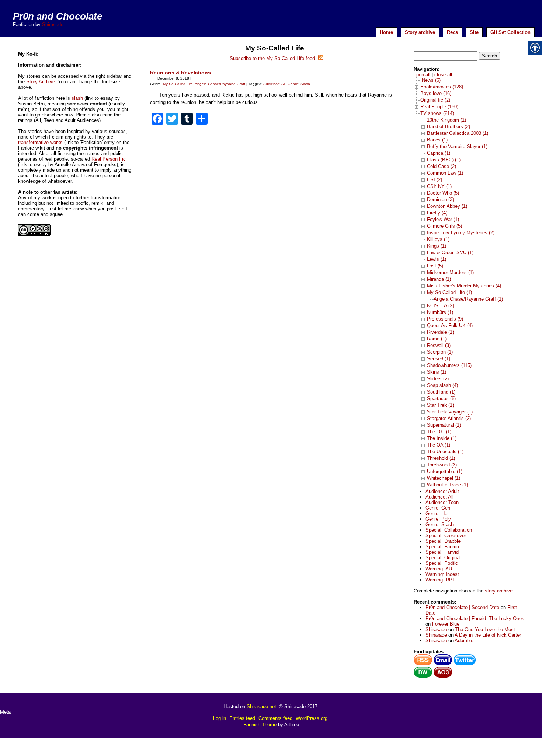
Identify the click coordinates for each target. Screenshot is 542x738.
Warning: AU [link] (438, 568)
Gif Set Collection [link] (510, 32)
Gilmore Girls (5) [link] (444, 226)
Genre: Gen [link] (437, 508)
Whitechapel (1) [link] (443, 478)
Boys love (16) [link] (435, 93)
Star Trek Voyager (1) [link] (450, 412)
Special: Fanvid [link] (442, 552)
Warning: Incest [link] (442, 574)
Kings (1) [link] (436, 246)
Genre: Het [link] (437, 513)
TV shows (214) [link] (437, 113)
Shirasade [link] (52, 24)
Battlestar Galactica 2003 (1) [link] (457, 133)
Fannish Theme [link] (260, 724)
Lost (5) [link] (435, 266)
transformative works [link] (40, 142)
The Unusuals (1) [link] (445, 451)
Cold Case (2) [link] (441, 166)
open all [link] (422, 74)
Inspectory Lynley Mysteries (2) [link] (460, 232)
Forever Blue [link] (445, 624)
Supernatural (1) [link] (444, 425)
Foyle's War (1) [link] (443, 219)
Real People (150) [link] (439, 106)
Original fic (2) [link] (435, 100)
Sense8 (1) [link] (438, 358)
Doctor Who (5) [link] (443, 193)
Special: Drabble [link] (443, 541)
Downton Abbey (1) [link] (447, 206)
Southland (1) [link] (441, 392)
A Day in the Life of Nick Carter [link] (488, 635)
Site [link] (474, 32)
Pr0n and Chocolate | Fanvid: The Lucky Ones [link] (474, 618)
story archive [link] (499, 591)
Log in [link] (219, 718)
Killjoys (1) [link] (438, 239)
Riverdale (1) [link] (440, 332)
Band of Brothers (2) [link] (448, 126)
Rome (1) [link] (437, 339)
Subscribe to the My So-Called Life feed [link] (273, 58)
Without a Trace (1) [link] (447, 484)
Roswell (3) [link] (439, 345)
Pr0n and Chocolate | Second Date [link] (462, 607)
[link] (157, 119)
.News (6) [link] (430, 80)
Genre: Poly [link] (438, 519)
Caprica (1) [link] (438, 153)
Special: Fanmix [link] (442, 546)
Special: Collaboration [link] (448, 530)
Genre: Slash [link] (299, 84)
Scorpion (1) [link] (440, 352)
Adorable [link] (464, 640)
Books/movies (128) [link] (441, 87)
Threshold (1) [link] (441, 458)
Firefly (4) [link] (437, 213)
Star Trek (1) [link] (440, 405)
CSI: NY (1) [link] (439, 186)
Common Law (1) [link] (445, 173)
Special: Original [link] (443, 557)
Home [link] (386, 32)
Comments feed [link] (275, 718)
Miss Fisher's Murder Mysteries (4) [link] (464, 285)
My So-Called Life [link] (178, 84)
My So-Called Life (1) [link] (449, 292)
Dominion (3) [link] (440, 199)
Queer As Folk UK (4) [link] (450, 325)
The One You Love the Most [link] (485, 629)
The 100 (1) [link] (439, 431)
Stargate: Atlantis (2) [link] (449, 418)
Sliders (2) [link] (438, 378)
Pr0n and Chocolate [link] (57, 16)
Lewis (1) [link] (436, 259)
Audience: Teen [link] (442, 502)
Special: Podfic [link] (441, 563)
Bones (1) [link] (437, 140)
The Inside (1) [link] (441, 438)
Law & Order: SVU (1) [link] (450, 252)
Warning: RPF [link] (440, 580)
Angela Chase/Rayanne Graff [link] (220, 84)
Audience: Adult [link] (442, 491)
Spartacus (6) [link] (441, 398)
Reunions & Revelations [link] (180, 73)
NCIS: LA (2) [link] (440, 305)
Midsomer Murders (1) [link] (450, 272)
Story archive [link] (420, 32)
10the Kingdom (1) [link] (446, 120)
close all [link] (443, 74)
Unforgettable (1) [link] (444, 471)
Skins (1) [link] (436, 372)
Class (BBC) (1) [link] (444, 159)
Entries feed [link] (242, 718)
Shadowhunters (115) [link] (449, 365)
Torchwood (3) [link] (442, 465)
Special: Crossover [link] (445, 535)
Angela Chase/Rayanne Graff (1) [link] (468, 299)
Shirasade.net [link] (261, 706)
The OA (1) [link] (438, 445)
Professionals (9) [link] (445, 319)
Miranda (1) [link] (439, 279)
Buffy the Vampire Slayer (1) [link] (457, 146)
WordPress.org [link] (311, 718)
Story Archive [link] (40, 81)
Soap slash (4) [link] (442, 385)
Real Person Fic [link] (108, 159)
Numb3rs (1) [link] (440, 312)
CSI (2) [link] (434, 179)
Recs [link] (452, 32)
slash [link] (77, 98)
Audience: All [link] (274, 84)
